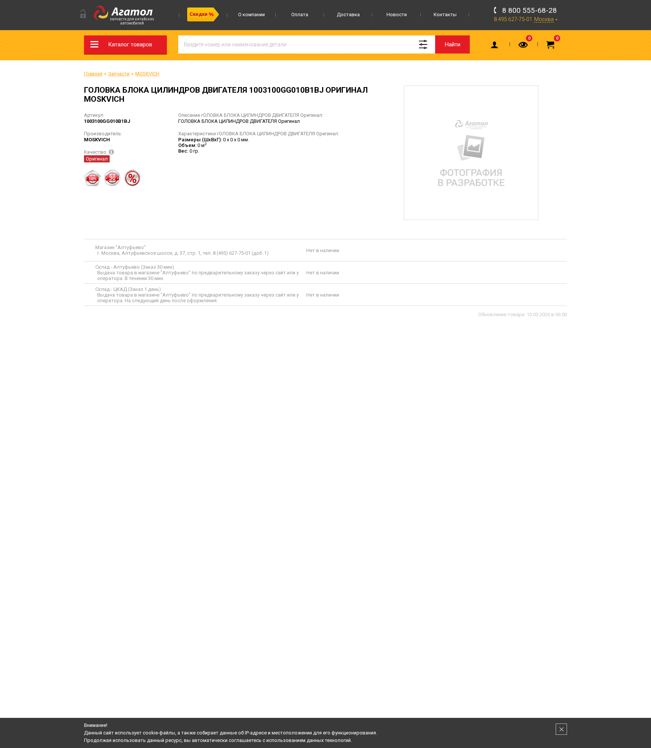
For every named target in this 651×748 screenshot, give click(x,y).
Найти (452, 44)
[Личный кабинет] (496, 46)
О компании (251, 14)
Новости (397, 14)
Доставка (348, 14)
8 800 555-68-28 (529, 10)
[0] (524, 46)
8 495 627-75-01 (513, 19)
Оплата (299, 14)
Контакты (445, 14)
